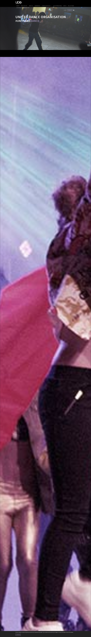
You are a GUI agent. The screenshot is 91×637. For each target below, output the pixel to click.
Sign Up (69, 10)
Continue (18, 634)
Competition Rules (46, 5)
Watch (64, 5)
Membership (37, 5)
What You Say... (24, 5)
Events (17, 5)
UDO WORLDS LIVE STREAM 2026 (22, 7)
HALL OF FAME (71, 5)
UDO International (57, 5)
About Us (31, 5)
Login (65, 10)
